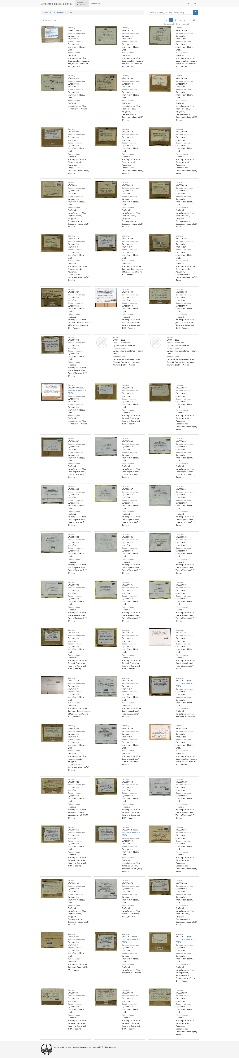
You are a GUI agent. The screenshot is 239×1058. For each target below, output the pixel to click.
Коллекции (95, 3)
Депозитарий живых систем (56, 3)
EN (195, 3)
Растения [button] (81, 4)
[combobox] (57, 20)
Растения (47, 12)
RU (188, 3)
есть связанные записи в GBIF (77, 390)
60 (194, 20)
